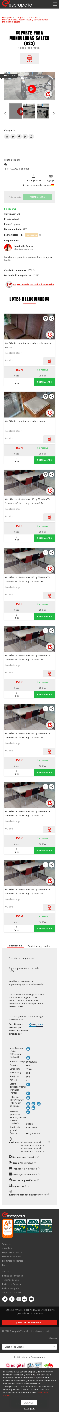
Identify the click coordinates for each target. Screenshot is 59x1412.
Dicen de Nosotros (11, 1256)
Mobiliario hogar (11, 21)
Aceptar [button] (29, 1402)
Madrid (10, 360)
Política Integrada (10, 1288)
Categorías (20, 17)
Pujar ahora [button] (44, 382)
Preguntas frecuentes (12, 1260)
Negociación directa (12, 1252)
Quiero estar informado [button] (29, 1322)
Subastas (6, 1244)
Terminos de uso (10, 1279)
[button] (7, 136)
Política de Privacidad (12, 1275)
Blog (4, 1265)
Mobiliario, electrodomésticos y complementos (25, 19)
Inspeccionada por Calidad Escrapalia (33, 284)
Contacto (6, 1271)
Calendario (7, 1248)
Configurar (29, 1408)
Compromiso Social (11, 1292)
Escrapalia (7, 17)
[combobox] (29, 1347)
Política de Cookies (11, 1284)
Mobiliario (33, 17)
